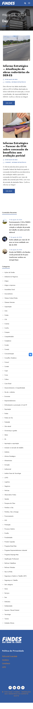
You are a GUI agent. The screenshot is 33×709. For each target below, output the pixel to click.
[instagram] (23, 687)
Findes (6, 413)
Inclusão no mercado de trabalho (13, 448)
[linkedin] (14, 687)
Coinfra (8, 82)
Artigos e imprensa (9, 285)
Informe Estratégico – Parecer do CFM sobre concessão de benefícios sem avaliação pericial (15, 149)
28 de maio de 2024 (11, 79)
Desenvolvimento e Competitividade (14, 388)
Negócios (7, 486)
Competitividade (9, 337)
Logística (7, 482)
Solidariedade (8, 606)
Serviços (6, 593)
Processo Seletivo (9, 529)
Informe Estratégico (19, 82)
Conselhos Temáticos (10, 358)
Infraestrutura (8, 461)
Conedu (6, 349)
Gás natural (7, 426)
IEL (5, 439)
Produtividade (8, 537)
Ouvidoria (5, 660)
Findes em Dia (8, 418)
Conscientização (9, 354)
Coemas (6, 324)
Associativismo (8, 294)
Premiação (7, 525)
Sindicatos (7, 602)
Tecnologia (7, 614)
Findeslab (7, 422)
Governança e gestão (10, 431)
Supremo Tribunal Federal (11, 610)
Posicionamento (8, 516)
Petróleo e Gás (8, 508)
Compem (7, 332)
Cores (6, 375)
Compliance (7, 341)
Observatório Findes (10, 495)
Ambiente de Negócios (11, 277)
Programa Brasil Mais (10, 546)
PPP (5, 520)
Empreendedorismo (10, 401)
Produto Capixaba (9, 542)
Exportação (7, 409)
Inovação (7, 465)
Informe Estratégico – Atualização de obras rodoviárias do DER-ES (16, 70)
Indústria (6, 452)
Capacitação (8, 307)
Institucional (7, 469)
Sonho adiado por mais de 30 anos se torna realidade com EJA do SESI (19, 242)
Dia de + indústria (9, 392)
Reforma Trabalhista (10, 563)
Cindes (6, 315)
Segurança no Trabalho (11, 580)
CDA (5, 311)
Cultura (6, 379)
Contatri (6, 366)
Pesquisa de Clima (9, 503)
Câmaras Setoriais (9, 302)
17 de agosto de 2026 (15, 237)
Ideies (6, 435)
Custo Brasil (7, 384)
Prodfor (6, 533)
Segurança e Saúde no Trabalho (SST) (15, 576)
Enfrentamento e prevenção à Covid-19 (15, 405)
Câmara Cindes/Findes (11, 298)
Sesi (5, 597)
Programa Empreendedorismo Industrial (15, 550)
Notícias (6, 490)
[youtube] (18, 687)
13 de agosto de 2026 (15, 250)
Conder (6, 345)
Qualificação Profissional (11, 559)
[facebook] (10, 687)
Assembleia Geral (9, 289)
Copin (6, 371)
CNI (5, 319)
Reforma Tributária (9, 567)
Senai (6, 589)
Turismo (6, 619)
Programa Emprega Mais (11, 555)
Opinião (6, 499)
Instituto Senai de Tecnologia (12, 473)
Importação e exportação (11, 443)
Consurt (8, 162)
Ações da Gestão (9, 272)
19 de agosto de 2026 (15, 220)
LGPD (6, 478)
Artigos (6, 281)
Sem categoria (8, 585)
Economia (7, 396)
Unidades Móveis (9, 623)
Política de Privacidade (9, 656)
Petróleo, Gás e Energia (11, 512)
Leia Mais (9, 103)
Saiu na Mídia (8, 572)
